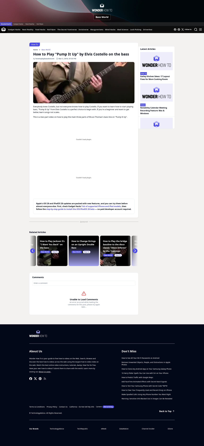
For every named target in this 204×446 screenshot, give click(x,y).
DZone (170, 429)
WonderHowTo (6, 24)
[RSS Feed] (44, 378)
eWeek (103, 429)
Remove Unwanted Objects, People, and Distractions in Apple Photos (146, 363)
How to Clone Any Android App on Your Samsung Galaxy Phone (146, 369)
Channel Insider (148, 429)
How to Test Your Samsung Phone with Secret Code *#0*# (144, 386)
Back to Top (165, 411)
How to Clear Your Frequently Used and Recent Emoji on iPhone (147, 390)
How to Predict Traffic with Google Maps (137, 377)
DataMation (124, 429)
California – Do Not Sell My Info (81, 407)
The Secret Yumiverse (67, 29)
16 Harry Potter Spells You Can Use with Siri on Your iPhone (145, 373)
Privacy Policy (52, 407)
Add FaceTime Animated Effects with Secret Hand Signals (144, 381)
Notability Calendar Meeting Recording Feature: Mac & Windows (153, 110)
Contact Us (63, 407)
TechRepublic (82, 429)
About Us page (45, 372)
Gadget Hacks (18, 24)
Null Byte (40, 24)
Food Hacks (40, 29)
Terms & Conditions (37, 407)
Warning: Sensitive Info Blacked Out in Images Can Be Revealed (147, 398)
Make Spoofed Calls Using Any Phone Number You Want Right (146, 394)
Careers (104, 407)
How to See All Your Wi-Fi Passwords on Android (140, 358)
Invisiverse (83, 29)
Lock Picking (135, 29)
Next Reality (30, 24)
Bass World (102, 17)
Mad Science (122, 29)
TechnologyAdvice (57, 429)
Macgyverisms (96, 29)
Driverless (147, 29)
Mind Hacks (110, 29)
